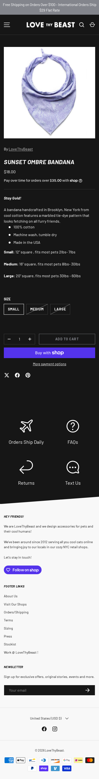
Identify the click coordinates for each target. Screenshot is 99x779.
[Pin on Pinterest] (28, 375)
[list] (49, 92)
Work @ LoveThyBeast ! (21, 652)
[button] (92, 24)
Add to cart (67, 339)
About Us (11, 596)
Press (8, 636)
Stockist (10, 644)
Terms (8, 620)
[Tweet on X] (6, 375)
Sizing (8, 628)
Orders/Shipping (16, 612)
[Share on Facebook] (17, 375)
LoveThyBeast (21, 149)
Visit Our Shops (15, 604)
